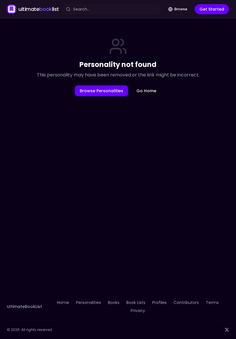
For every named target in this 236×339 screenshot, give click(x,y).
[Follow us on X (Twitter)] (226, 330)
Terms (212, 302)
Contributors (186, 302)
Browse (180, 9)
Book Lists (135, 302)
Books (113, 302)
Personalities (88, 302)
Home (63, 302)
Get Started (211, 9)
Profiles (159, 302)
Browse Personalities (101, 91)
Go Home (146, 91)
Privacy (138, 310)
